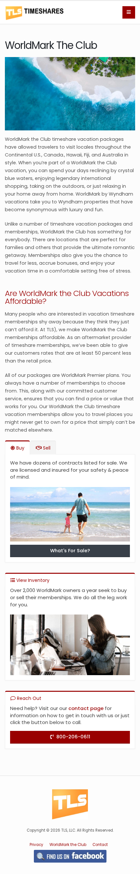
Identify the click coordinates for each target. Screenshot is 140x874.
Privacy (36, 844)
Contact (100, 844)
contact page (86, 708)
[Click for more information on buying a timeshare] (70, 515)
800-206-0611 (72, 736)
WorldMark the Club (67, 844)
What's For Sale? (70, 550)
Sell (46, 448)
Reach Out (28, 698)
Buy (19, 448)
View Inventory (32, 580)
